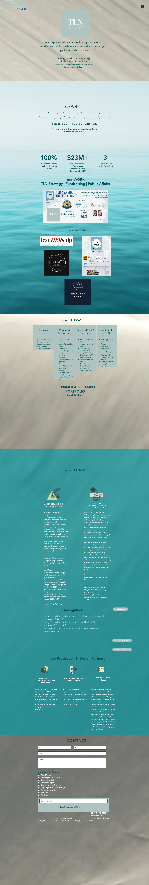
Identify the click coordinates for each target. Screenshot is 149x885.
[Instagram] (18, 9)
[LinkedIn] (22, 9)
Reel (83, 230)
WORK (79, 179)
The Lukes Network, (54, 530)
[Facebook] (25, 9)
